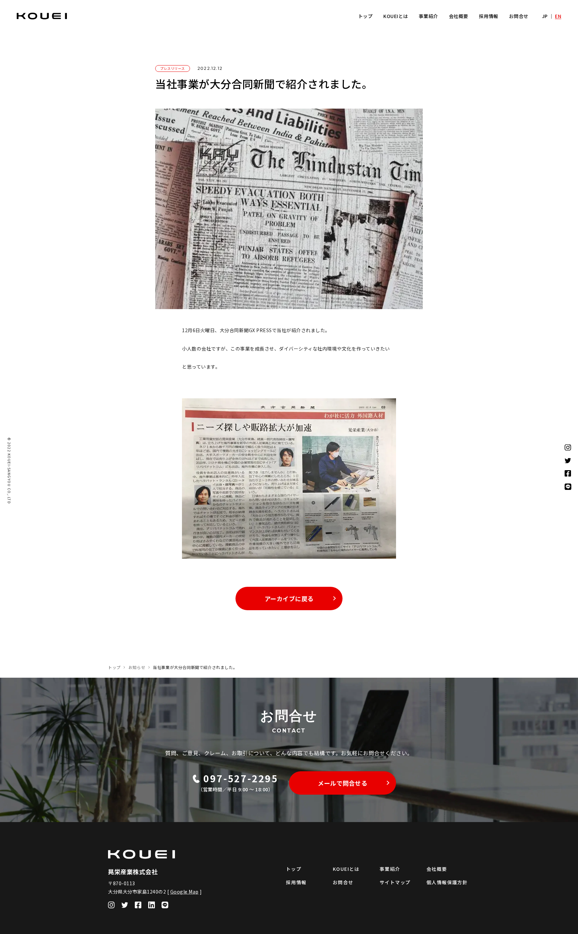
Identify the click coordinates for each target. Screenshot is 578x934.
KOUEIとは (395, 16)
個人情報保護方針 (447, 882)
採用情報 (488, 16)
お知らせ (136, 667)
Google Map (184, 891)
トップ (365, 16)
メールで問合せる (342, 783)
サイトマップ (395, 882)
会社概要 (458, 16)
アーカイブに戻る (289, 598)
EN (558, 16)
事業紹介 (428, 16)
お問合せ (518, 16)
